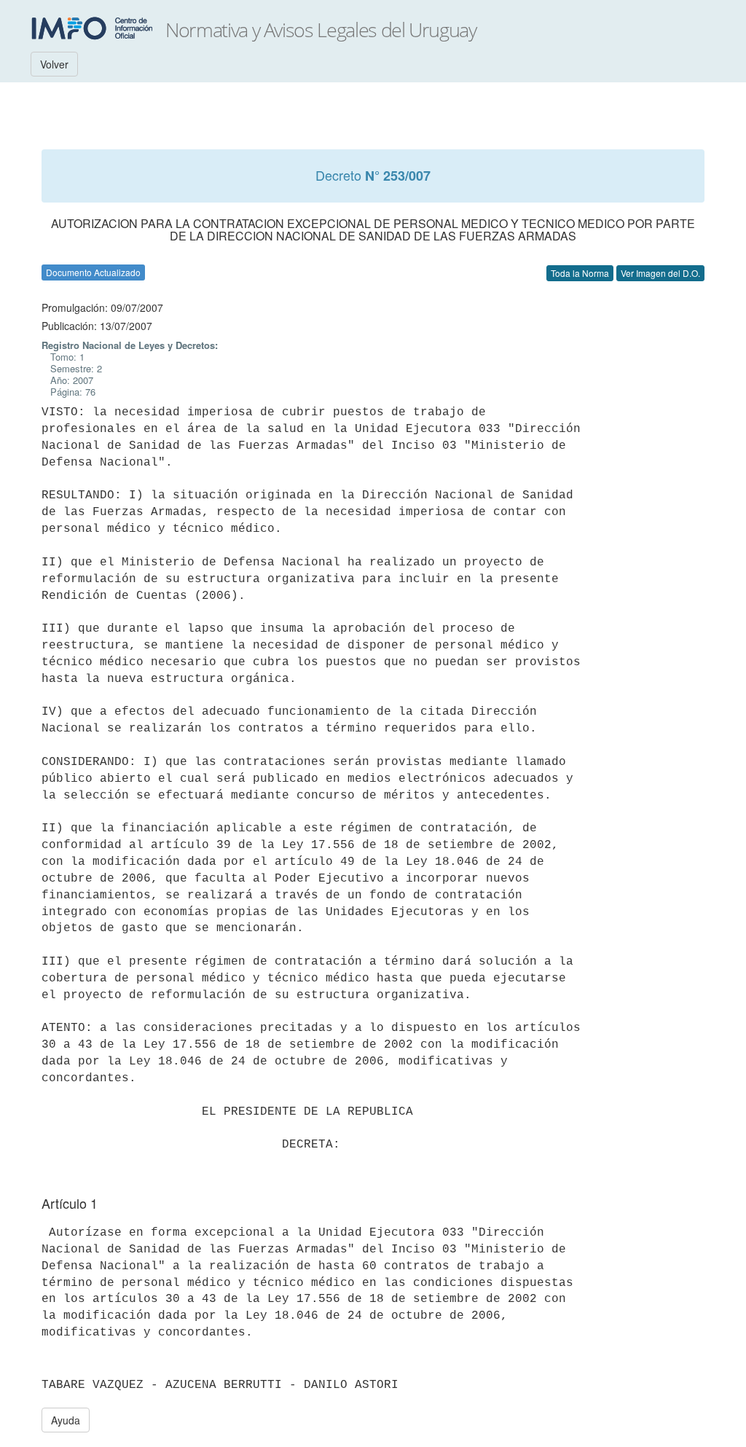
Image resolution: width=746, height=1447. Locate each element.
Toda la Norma (580, 273)
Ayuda (65, 1420)
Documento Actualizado (93, 272)
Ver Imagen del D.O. (660, 273)
